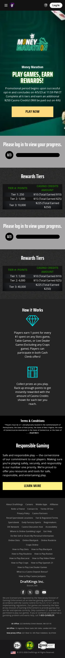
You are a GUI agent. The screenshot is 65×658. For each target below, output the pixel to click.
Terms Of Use (46, 509)
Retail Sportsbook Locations (19, 518)
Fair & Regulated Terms (47, 518)
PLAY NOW (33, 112)
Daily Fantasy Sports (31, 522)
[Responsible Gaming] (45, 5)
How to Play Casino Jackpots (32, 576)
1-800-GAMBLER (46, 615)
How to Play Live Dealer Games (32, 567)
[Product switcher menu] (6, 5)
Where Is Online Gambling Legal (25, 531)
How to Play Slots (20, 549)
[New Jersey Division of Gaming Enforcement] (46, 649)
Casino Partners (40, 513)
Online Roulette (48, 540)
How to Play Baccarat (19, 558)
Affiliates (54, 504)
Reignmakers (50, 522)
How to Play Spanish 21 (42, 563)
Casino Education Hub (32, 527)
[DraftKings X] (30, 592)
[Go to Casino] (12, 5)
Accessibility (51, 527)
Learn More (32, 486)
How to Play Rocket (43, 554)
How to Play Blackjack (41, 549)
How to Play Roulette (22, 554)
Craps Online (32, 545)
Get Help (47, 531)
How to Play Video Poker (43, 558)
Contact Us (32, 509)
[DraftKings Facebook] (23, 592)
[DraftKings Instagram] (37, 592)
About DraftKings (14, 504)
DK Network (13, 527)
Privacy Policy (23, 513)
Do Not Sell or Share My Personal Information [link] (32, 536)
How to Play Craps (19, 563)
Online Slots (14, 540)
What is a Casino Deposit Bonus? (32, 572)
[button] (32, 426)
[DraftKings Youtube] (44, 592)
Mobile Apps (41, 504)
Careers (29, 504)
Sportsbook (13, 522)
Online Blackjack (30, 540)
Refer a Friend (17, 509)
